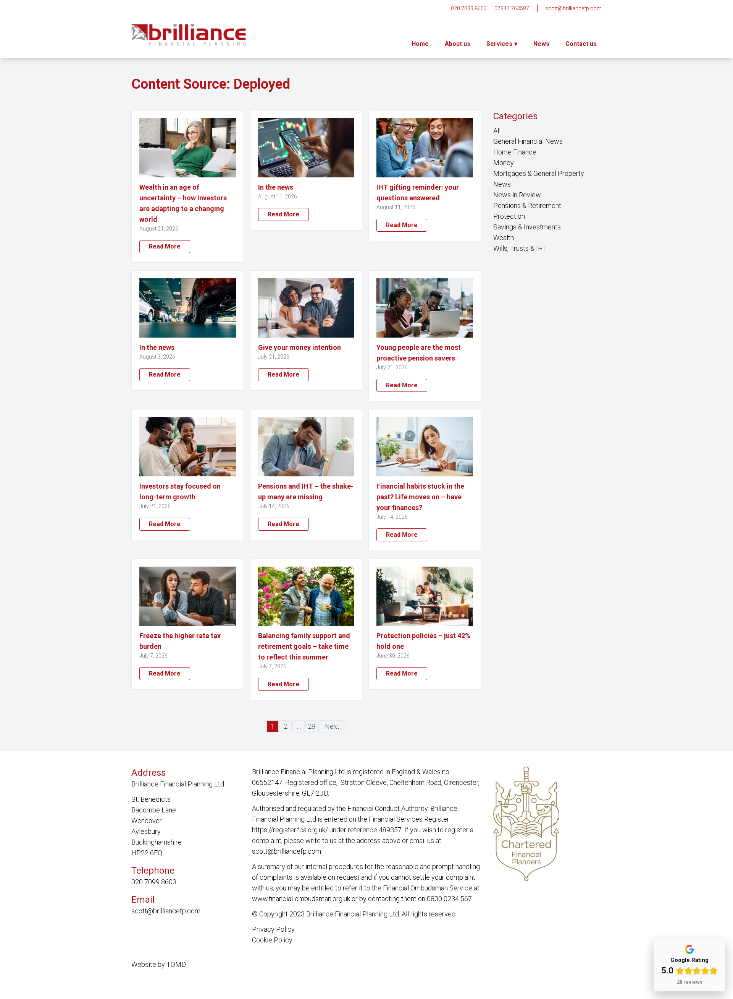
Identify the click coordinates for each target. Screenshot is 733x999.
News (541, 43)
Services (499, 43)
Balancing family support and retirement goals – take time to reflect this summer (304, 646)
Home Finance (514, 152)
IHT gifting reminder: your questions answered (417, 192)
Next (332, 726)
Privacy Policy (273, 929)
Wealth (503, 238)
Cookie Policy (272, 940)
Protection (509, 216)
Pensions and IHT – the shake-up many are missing (306, 491)
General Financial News (528, 141)
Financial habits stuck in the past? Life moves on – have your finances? (420, 497)
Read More (165, 246)
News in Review (517, 195)
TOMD (176, 964)
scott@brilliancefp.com (573, 8)
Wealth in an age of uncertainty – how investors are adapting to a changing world (183, 203)
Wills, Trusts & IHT (520, 248)
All (497, 131)
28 (311, 726)
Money (503, 163)
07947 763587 (511, 8)
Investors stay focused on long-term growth (180, 491)
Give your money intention (299, 347)
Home (420, 43)
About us (457, 43)
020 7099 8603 (469, 8)
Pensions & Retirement (527, 205)
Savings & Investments (527, 227)
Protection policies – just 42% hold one (423, 641)
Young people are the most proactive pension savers (418, 352)
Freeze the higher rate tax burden (180, 641)
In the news (275, 187)
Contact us (581, 43)
